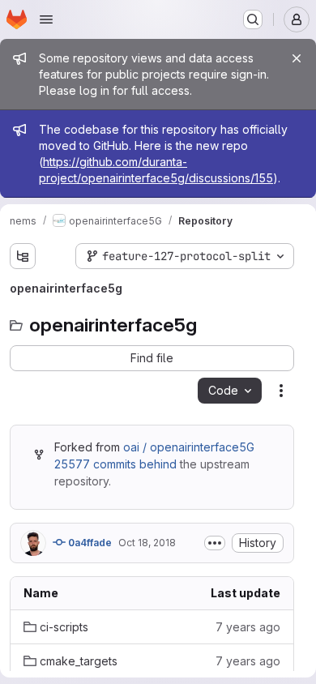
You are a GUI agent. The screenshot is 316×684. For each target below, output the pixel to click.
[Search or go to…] (253, 19)
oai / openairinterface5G (188, 447)
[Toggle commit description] (214, 543)
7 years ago (248, 627)
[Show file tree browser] (23, 256)
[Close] (296, 58)
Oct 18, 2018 (147, 543)
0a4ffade (89, 543)
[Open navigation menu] (46, 19)
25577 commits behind (115, 464)
